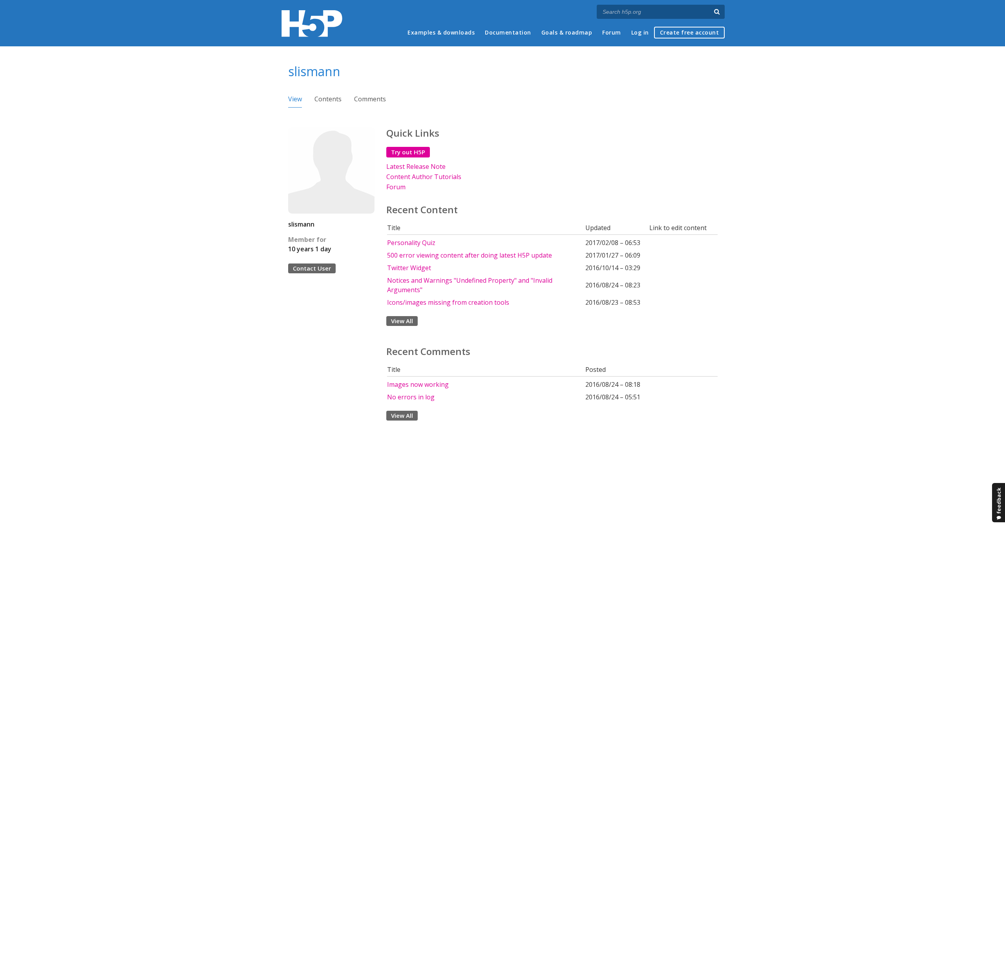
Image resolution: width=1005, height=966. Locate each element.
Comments (370, 99)
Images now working (418, 384)
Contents (328, 99)
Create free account (689, 32)
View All (402, 321)
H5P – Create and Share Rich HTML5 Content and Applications (312, 23)
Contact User (312, 268)
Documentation (508, 32)
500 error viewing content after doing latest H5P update (469, 255)
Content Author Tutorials (423, 176)
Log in (640, 32)
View (295, 99)
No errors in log (411, 397)
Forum (611, 32)
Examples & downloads (441, 32)
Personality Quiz (411, 242)
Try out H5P (408, 152)
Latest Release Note (416, 166)
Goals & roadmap (566, 32)
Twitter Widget (409, 267)
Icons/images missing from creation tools (448, 302)
